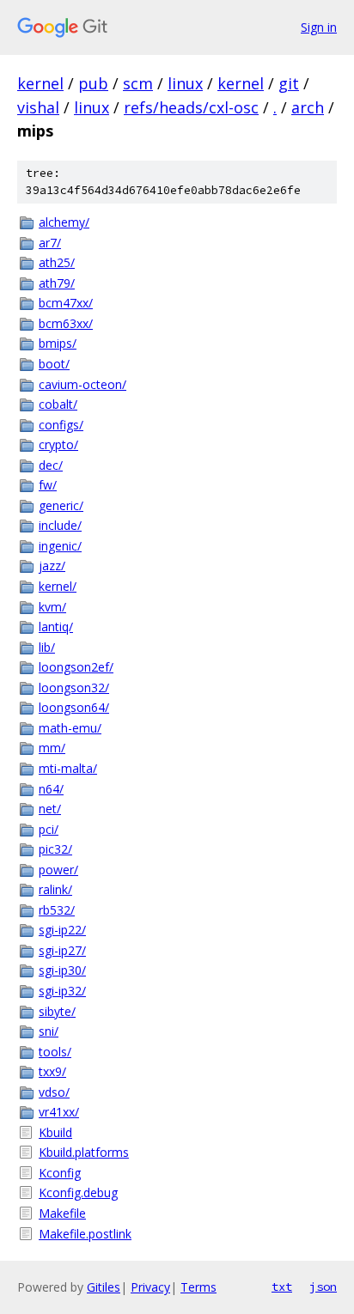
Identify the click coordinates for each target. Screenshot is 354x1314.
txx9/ (52, 1071)
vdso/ (54, 1092)
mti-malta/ (68, 768)
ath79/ (57, 283)
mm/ (52, 747)
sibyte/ (57, 1011)
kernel (40, 83)
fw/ (48, 485)
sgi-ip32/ (62, 990)
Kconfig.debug (78, 1192)
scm (138, 83)
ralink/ (55, 889)
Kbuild (55, 1132)
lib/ (47, 647)
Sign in (319, 27)
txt (282, 1286)
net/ (50, 808)
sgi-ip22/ (62, 930)
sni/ (48, 1031)
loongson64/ (74, 707)
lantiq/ (56, 626)
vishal (38, 107)
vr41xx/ (59, 1112)
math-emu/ (70, 728)
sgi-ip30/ (62, 970)
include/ (60, 525)
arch (307, 107)
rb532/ (57, 910)
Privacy (150, 1287)
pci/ (48, 829)
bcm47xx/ (66, 303)
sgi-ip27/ (62, 950)
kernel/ (57, 586)
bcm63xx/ (66, 323)
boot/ (54, 364)
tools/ (55, 1051)
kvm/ (52, 607)
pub (93, 83)
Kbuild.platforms (84, 1152)
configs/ (61, 425)
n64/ (51, 789)
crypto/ (58, 444)
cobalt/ (58, 404)
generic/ (61, 505)
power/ (58, 869)
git (288, 83)
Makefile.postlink (85, 1234)
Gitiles (103, 1287)
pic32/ (55, 849)
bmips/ (57, 343)
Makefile (62, 1213)
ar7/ (50, 242)
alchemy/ (64, 222)
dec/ (51, 465)
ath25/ (57, 262)
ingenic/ (60, 546)
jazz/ (52, 565)
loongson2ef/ (76, 667)
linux (185, 83)
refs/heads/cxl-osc (191, 107)
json (323, 1286)
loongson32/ (74, 687)
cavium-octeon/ (82, 384)
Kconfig (60, 1173)
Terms (198, 1287)
